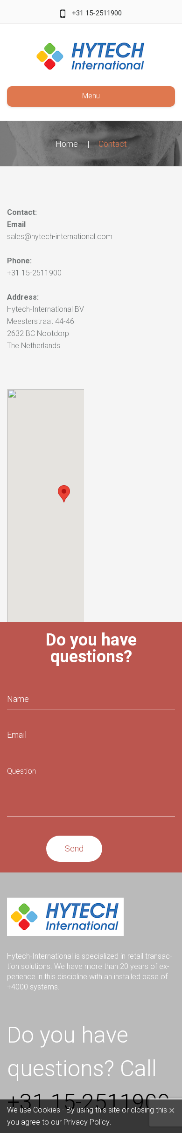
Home (67, 144)
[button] (64, 493)
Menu (91, 95)
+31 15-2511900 (97, 13)
